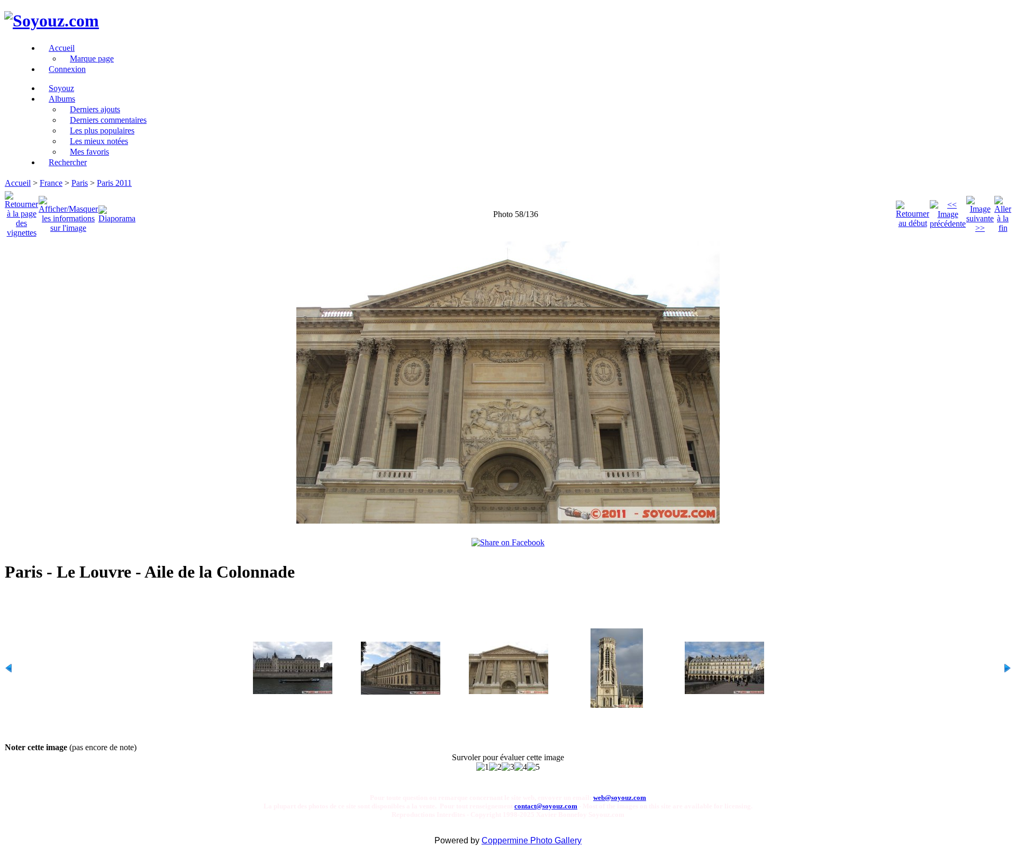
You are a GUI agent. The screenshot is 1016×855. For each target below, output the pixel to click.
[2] (495, 767)
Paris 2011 (114, 182)
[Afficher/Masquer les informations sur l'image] (68, 211)
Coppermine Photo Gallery (532, 840)
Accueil (18, 182)
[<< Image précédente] (948, 211)
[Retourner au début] (912, 211)
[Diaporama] (116, 211)
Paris (79, 182)
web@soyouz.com (619, 798)
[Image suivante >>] (980, 211)
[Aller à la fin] (1002, 211)
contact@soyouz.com (545, 806)
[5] (533, 767)
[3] (508, 767)
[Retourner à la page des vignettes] (21, 211)
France (51, 182)
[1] (482, 767)
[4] (520, 767)
